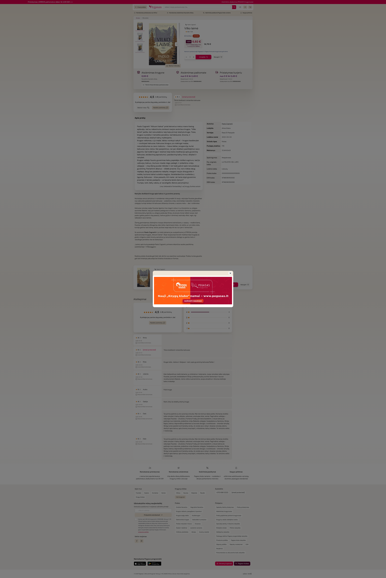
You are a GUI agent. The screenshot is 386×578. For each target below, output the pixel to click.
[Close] (230, 273)
